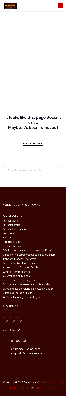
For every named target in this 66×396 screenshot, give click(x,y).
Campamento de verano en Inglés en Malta (27, 284)
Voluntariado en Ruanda (16, 276)
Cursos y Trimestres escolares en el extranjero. (29, 254)
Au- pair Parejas (11, 224)
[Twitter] (5, 319)
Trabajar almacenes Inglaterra (19, 259)
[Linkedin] (19, 319)
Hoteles (7, 237)
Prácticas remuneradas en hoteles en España (28, 250)
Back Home (33, 143)
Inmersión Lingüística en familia (20, 267)
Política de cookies (20, 387)
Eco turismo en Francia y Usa (19, 280)
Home (20, 26)
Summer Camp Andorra (16, 271)
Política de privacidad (44, 387)
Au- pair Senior (11, 220)
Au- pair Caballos (12, 216)
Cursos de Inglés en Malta (17, 293)
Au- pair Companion (14, 229)
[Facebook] (12, 319)
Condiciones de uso (50, 381)
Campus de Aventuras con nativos (22, 263)
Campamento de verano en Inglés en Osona (28, 288)
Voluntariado (10, 233)
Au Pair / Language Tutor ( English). (23, 297)
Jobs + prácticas (12, 246)
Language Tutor (12, 241)
